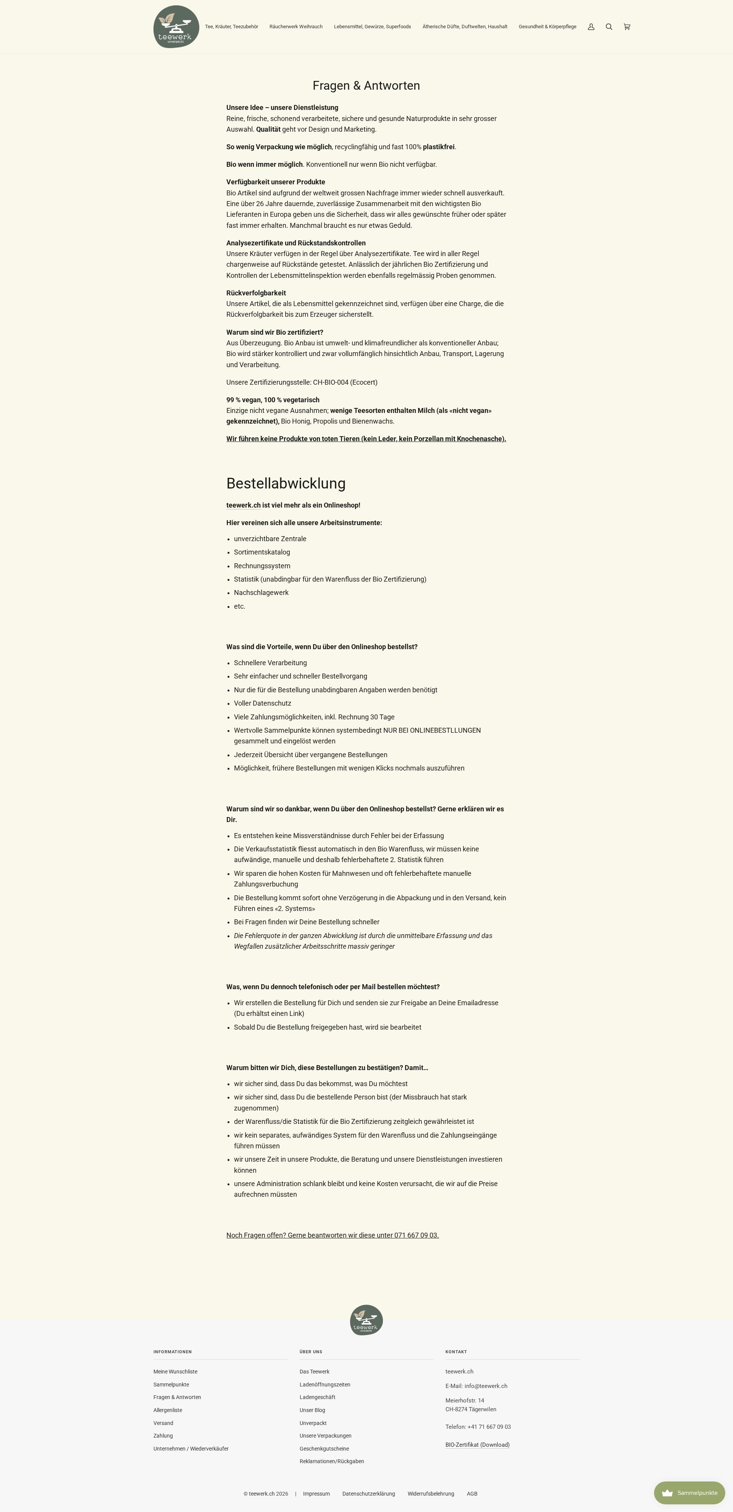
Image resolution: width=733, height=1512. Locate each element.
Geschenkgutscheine (324, 1449)
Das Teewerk (314, 1372)
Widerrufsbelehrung (431, 1494)
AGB (472, 1494)
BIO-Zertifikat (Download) (478, 1445)
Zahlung (163, 1436)
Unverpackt (313, 1423)
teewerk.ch (243, 505)
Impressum (316, 1494)
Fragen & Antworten (177, 1397)
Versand (163, 1423)
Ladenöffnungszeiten (325, 1384)
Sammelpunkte (171, 1384)
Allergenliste (167, 1410)
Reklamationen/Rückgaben (332, 1461)
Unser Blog (312, 1410)
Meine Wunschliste (175, 1372)
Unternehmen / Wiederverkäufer (191, 1449)
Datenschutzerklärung (368, 1494)
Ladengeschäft (318, 1397)
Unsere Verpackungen (326, 1436)
